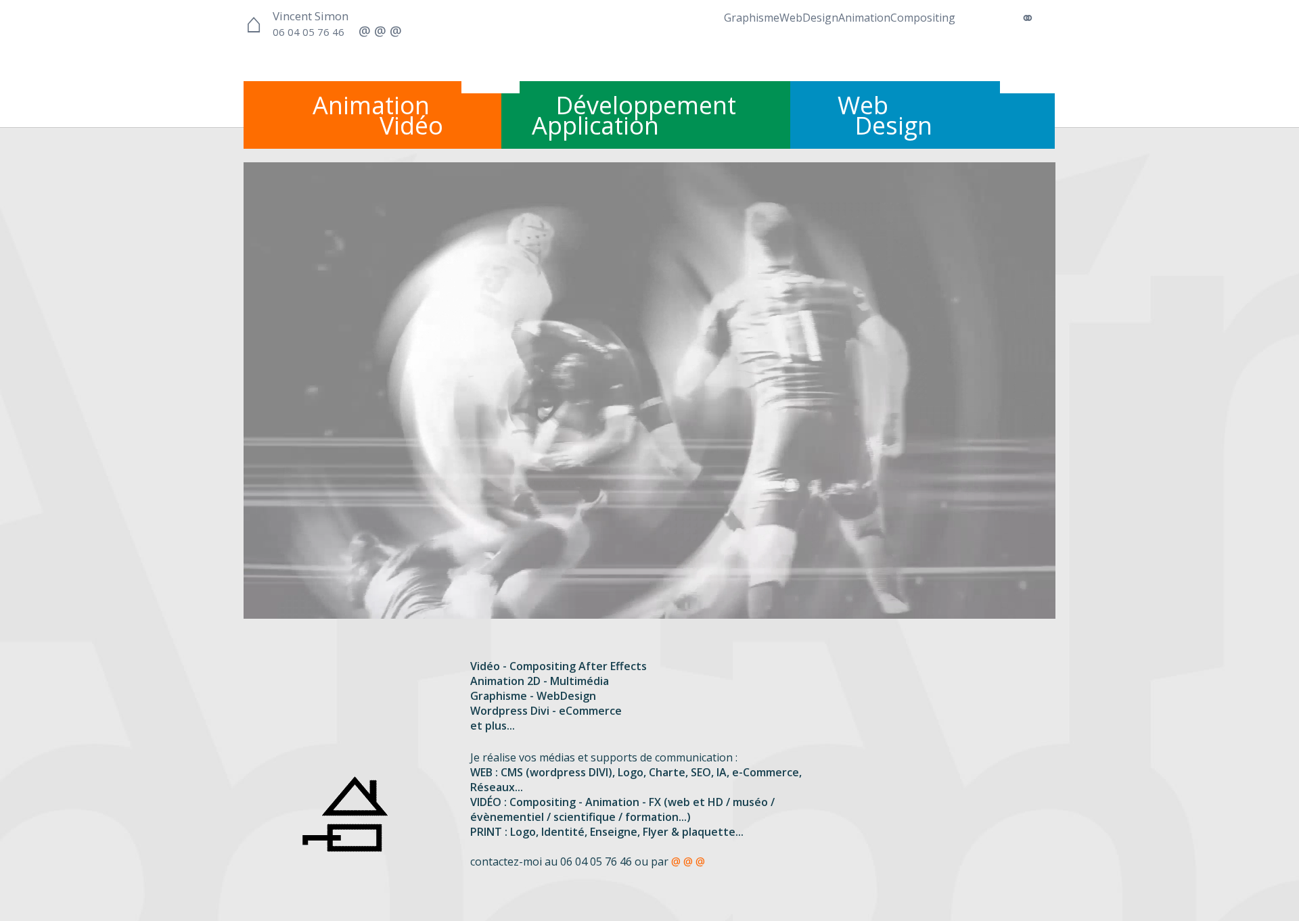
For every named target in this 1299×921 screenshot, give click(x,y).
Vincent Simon (310, 16)
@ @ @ (688, 861)
